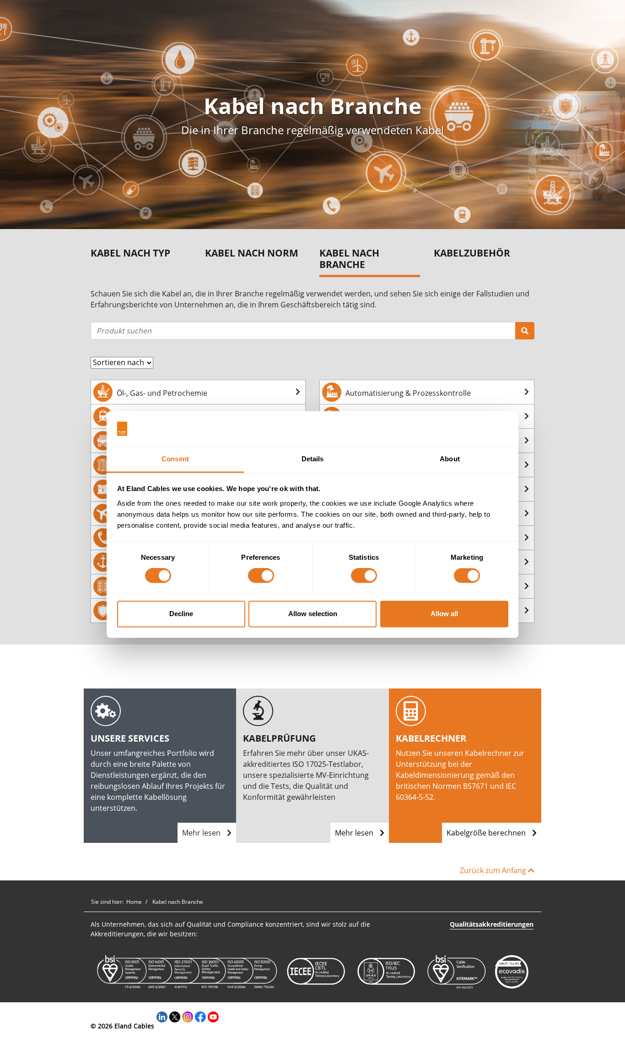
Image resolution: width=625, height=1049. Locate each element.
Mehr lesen (202, 833)
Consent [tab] (175, 459)
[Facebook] (200, 1016)
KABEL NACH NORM (251, 253)
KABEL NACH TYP (130, 253)
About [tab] (450, 459)
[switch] (261, 575)
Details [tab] (313, 459)
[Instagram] (187, 1016)
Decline (181, 613)
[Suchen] (524, 330)
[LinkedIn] (161, 1016)
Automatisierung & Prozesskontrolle (408, 393)
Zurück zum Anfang (494, 870)
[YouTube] (213, 1016)
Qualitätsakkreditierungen (491, 924)
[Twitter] (174, 1016)
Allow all (444, 613)
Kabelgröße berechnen (487, 833)
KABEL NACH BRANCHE (349, 259)
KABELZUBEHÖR (472, 253)
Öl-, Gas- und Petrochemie (162, 393)
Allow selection (312, 613)
